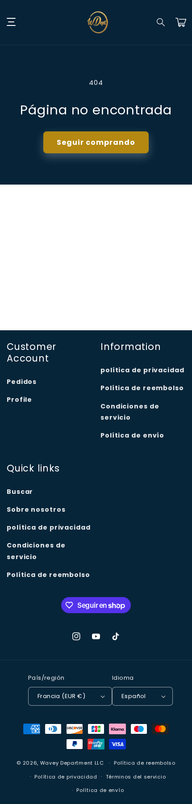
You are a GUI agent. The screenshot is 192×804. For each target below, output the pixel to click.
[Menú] (11, 22)
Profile (19, 399)
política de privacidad (142, 370)
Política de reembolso (142, 387)
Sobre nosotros (36, 509)
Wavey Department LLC (72, 762)
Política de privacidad (65, 776)
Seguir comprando (96, 142)
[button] (161, 22)
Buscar (20, 491)
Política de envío (132, 435)
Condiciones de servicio (129, 412)
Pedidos (22, 381)
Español (133, 696)
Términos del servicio (136, 776)
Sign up (96, 302)
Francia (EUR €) (61, 696)
